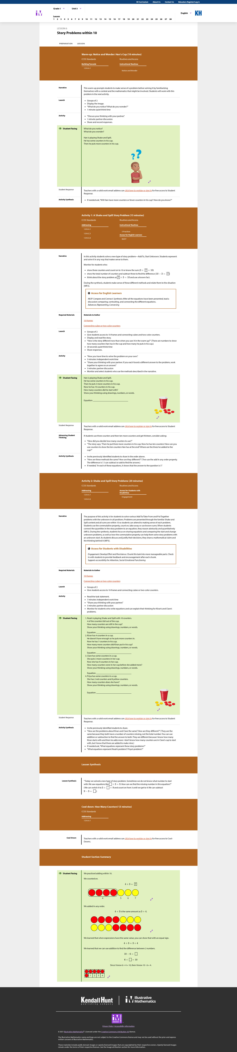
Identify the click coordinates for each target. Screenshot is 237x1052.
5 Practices (126, 231)
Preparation (66, 43)
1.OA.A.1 (87, 68)
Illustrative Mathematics (74, 1031)
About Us (156, 2)
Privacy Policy (107, 1026)
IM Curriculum (142, 2)
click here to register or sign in (138, 190)
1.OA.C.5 (87, 233)
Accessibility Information (125, 1026)
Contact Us (169, 2)
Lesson (81, 43)
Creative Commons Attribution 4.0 (115, 1031)
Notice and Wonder (129, 70)
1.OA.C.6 (87, 238)
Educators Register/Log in (189, 2)
